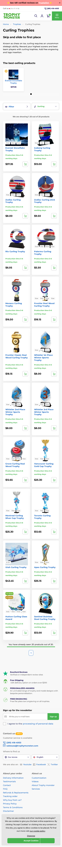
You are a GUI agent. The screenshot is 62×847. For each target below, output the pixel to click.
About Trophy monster (43, 785)
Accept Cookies (31, 840)
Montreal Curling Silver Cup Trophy (14, 516)
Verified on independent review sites (26, 674)
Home (6, 24)
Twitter (54, 764)
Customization (39, 778)
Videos (35, 781)
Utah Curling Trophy (15, 567)
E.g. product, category (21, 32)
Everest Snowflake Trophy (13, 81)
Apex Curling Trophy (45, 567)
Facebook (41, 764)
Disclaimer (8, 811)
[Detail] (25, 164)
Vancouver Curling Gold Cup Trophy (43, 464)
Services (36, 789)
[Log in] (42, 16)
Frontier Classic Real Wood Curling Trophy (16, 356)
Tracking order (10, 796)
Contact (7, 785)
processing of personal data (38, 723)
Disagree (31, 836)
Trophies (17, 24)
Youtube (27, 764)
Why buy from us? (12, 800)
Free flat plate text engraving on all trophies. (30, 701)
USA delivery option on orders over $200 (28, 682)
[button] (36, 16)
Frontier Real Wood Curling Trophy (44, 304)
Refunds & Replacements (15, 792)
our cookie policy (37, 831)
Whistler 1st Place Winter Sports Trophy (43, 357)
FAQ (5, 789)
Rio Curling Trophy (15, 251)
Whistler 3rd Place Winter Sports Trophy (43, 412)
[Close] (59, 2)
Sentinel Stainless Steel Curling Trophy (44, 617)
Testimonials (9, 781)
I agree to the (30, 723)
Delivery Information (13, 778)
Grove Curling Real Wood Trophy (15, 464)
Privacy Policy (10, 803)
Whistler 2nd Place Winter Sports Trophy (15, 412)
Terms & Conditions (13, 807)
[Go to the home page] (12, 16)
